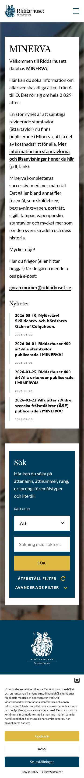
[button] (77, 680)
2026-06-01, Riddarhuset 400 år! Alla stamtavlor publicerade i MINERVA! (43, 349)
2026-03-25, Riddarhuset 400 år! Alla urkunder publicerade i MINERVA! (44, 377)
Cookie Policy (30, 772)
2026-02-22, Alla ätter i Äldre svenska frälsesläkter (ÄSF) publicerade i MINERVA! (43, 405)
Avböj (42, 749)
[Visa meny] (76, 11)
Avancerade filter (37, 587)
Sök (42, 563)
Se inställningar (42, 762)
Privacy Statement (52, 772)
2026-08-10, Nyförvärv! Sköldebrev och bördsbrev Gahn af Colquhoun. (41, 321)
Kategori (22, 509)
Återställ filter (37, 578)
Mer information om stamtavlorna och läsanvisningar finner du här (41, 151)
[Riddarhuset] (25, 11)
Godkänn (42, 736)
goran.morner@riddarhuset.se (40, 287)
